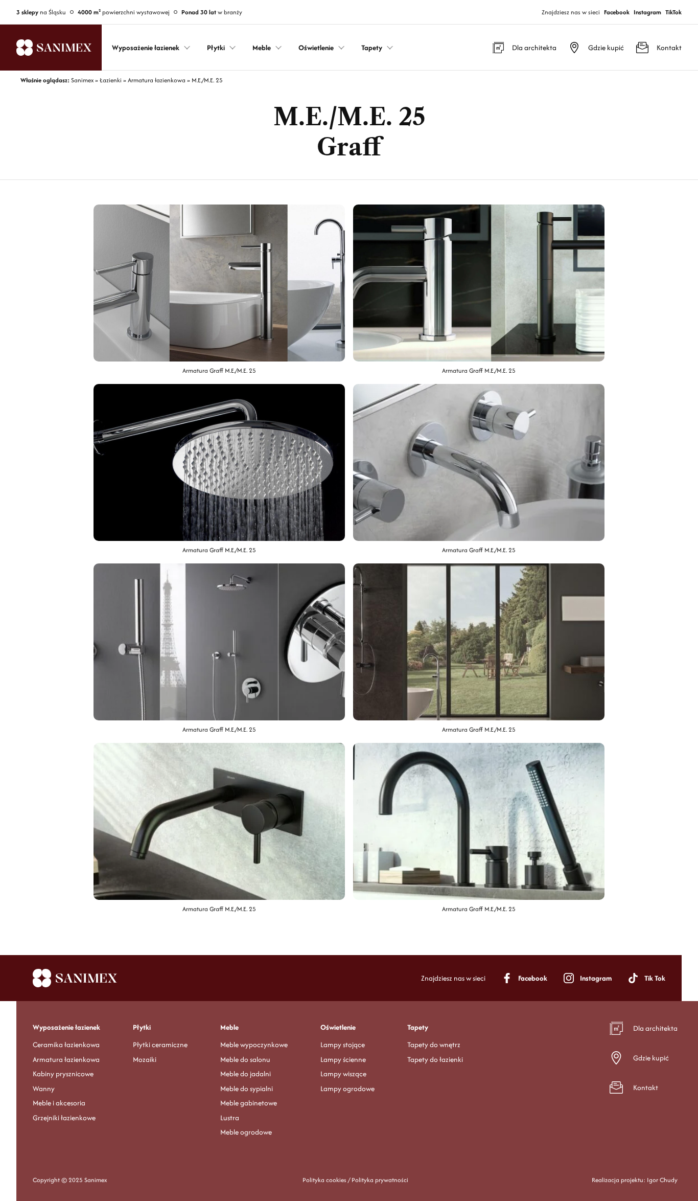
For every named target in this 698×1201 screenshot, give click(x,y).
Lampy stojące (342, 1044)
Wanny (44, 1088)
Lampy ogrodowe (347, 1088)
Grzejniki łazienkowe (64, 1118)
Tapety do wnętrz (433, 1044)
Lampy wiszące (343, 1074)
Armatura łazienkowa (66, 1059)
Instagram (647, 12)
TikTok (673, 12)
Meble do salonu (245, 1059)
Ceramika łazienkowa (66, 1044)
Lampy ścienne (343, 1059)
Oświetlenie (338, 1027)
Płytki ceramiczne (160, 1044)
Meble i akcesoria (59, 1103)
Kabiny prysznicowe (63, 1074)
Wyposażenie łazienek (66, 1027)
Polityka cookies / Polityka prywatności (355, 1179)
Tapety (417, 1027)
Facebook (617, 12)
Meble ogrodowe (246, 1132)
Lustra (229, 1118)
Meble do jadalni (245, 1074)
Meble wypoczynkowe (254, 1044)
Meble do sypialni (246, 1088)
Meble (229, 1027)
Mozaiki (144, 1059)
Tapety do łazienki (435, 1059)
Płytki (142, 1027)
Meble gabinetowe (248, 1103)
